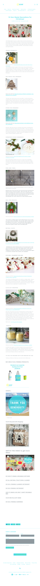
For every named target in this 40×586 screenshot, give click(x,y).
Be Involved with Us (22, 10)
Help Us (14, 10)
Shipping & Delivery (20, 562)
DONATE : (8, 390)
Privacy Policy (34, 562)
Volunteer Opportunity (7, 562)
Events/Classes (9, 10)
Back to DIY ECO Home (21, 554)
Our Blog (23, 564)
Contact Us (28, 564)
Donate (14, 562)
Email (22, 533)
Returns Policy (27, 562)
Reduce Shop (23, 9)
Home (5, 9)
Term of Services (13, 564)
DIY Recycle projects (32, 9)
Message (7, 538)
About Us (9, 9)
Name (7, 533)
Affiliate (18, 564)
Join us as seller (30, 10)
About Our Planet (15, 9)
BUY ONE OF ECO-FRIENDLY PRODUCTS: (17, 362)
